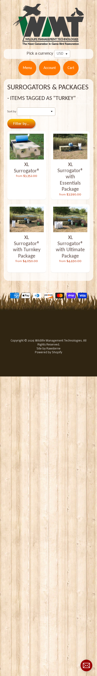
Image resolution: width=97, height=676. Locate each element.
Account (50, 68)
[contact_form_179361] (86, 665)
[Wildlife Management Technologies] (48, 42)
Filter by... (21, 124)
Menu (27, 68)
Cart (71, 68)
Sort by (11, 111)
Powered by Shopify (48, 352)
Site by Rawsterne (48, 348)
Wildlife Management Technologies (58, 340)
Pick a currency (40, 53)
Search (49, 307)
